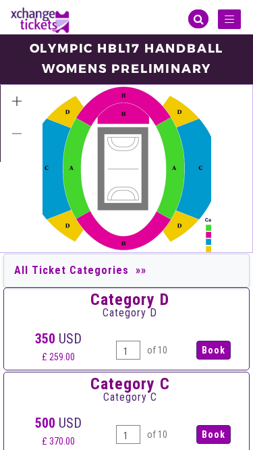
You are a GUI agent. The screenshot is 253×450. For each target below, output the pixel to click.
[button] (17, 101)
